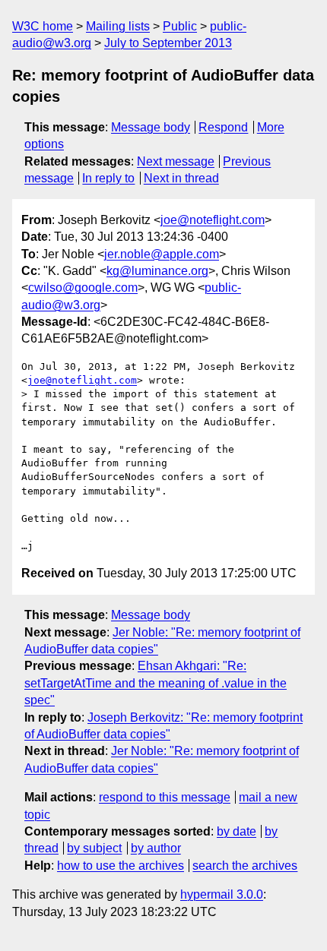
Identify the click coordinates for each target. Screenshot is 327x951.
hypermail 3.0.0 (221, 894)
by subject (94, 848)
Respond (223, 127)
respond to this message (164, 797)
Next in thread (181, 178)
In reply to (108, 178)
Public (180, 26)
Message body (150, 127)
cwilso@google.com (83, 287)
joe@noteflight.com (212, 219)
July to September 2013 (168, 42)
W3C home (42, 26)
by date (236, 831)
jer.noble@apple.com (161, 254)
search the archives (244, 865)
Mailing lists (118, 26)
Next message (175, 161)
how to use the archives (120, 865)
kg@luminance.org (157, 270)
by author (156, 848)
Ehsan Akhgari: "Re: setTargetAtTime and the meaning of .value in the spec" (155, 682)
